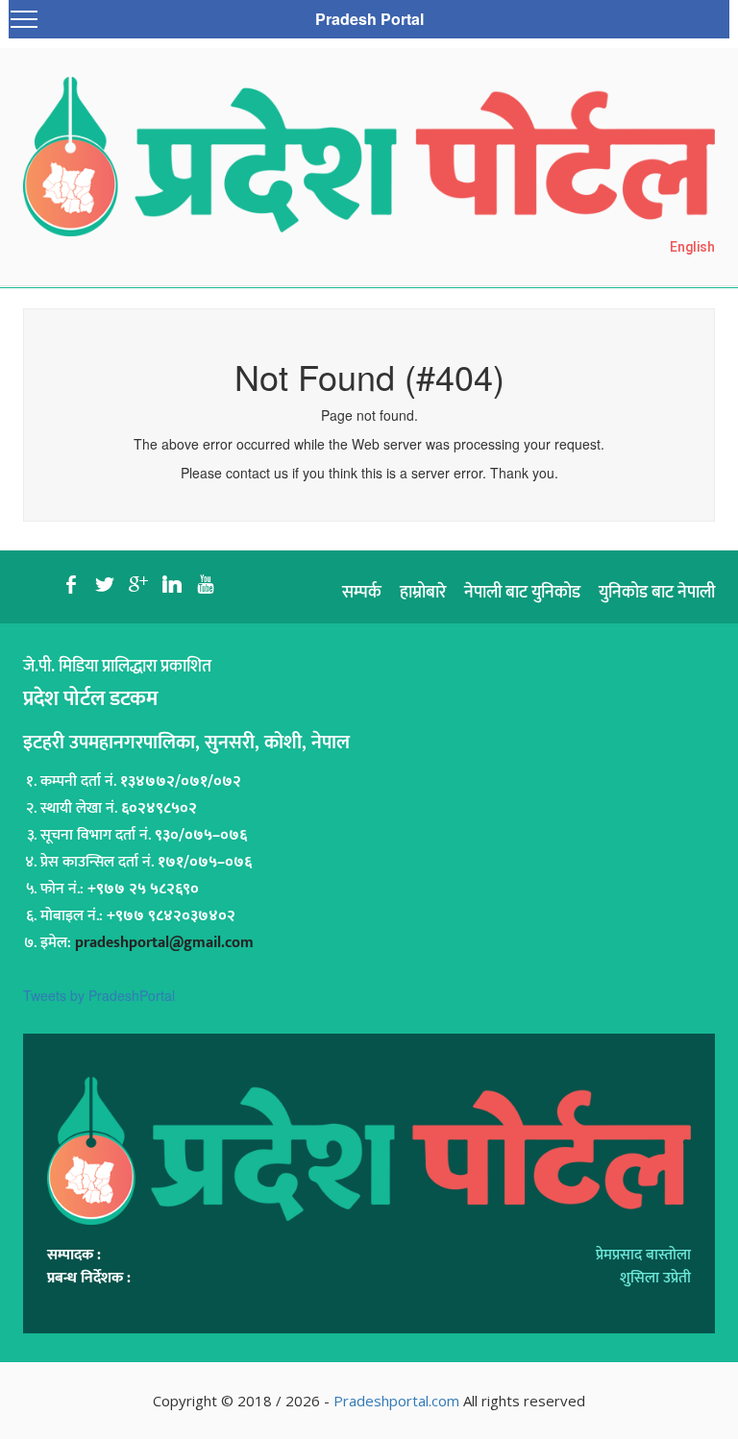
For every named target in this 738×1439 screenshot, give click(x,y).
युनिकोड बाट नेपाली (657, 592)
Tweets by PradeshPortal (99, 995)
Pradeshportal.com (396, 1400)
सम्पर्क (361, 592)
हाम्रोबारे (423, 592)
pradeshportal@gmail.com (164, 943)
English (692, 247)
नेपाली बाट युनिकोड (522, 592)
